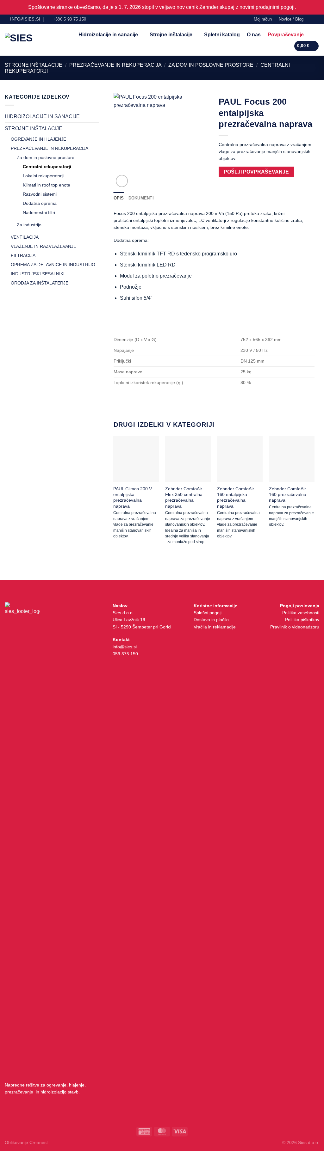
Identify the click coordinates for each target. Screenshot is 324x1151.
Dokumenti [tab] (141, 198)
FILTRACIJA (23, 255)
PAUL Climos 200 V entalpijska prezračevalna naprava (132, 497)
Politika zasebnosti (300, 612)
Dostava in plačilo (211, 619)
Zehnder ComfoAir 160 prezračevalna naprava (287, 494)
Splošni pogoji (207, 612)
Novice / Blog (291, 19)
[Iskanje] (313, 34)
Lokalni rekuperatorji (43, 175)
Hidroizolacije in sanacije (108, 34)
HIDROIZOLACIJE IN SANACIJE (42, 116)
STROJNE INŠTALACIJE (33, 65)
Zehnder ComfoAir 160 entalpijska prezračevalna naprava (235, 497)
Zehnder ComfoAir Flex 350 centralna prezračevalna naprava (183, 497)
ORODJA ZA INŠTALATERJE (39, 282)
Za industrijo (29, 224)
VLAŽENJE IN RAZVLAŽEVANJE (43, 246)
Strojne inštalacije (171, 34)
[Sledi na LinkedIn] (316, 19)
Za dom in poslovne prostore (210, 65)
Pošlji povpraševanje (256, 171)
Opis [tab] (119, 198)
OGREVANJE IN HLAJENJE (38, 139)
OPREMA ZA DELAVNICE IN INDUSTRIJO (53, 264)
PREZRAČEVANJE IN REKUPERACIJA (115, 65)
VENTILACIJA (25, 237)
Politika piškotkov (302, 619)
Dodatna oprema (40, 203)
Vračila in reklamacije (215, 626)
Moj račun (263, 19)
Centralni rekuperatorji (47, 166)
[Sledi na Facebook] (310, 19)
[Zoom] (122, 181)
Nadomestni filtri (39, 212)
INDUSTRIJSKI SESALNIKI (38, 273)
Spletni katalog (222, 34)
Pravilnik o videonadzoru (294, 626)
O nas (254, 34)
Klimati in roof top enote (46, 184)
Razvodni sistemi (40, 194)
